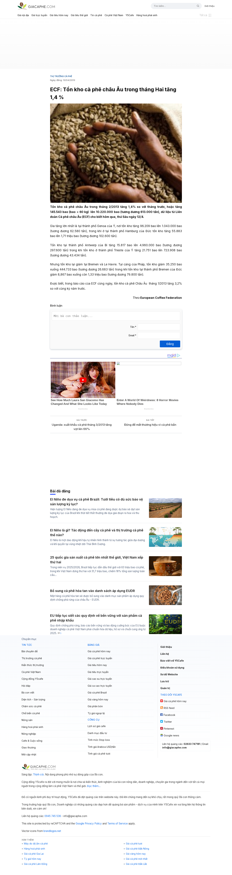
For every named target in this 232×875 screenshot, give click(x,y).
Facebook (169, 714)
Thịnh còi (38, 774)
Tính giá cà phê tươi (99, 753)
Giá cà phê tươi (134, 843)
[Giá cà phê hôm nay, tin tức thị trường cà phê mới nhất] (36, 6)
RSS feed (169, 708)
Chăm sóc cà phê (32, 706)
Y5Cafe (130, 15)
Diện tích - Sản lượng (33, 699)
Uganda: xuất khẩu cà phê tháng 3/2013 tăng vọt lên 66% (82, 427)
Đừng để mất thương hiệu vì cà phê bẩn (150, 424)
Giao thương (29, 747)
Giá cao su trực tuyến (100, 678)
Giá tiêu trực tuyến (98, 672)
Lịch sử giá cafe (97, 726)
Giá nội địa (23, 15)
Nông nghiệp (29, 733)
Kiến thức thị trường (33, 665)
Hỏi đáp (26, 685)
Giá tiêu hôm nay (59, 15)
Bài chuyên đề (30, 651)
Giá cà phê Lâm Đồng (35, 864)
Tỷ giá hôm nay (32, 859)
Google (80, 823)
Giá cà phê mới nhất (136, 859)
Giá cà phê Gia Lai (34, 853)
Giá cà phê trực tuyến (100, 658)
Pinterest (169, 728)
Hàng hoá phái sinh (146, 15)
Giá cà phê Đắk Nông (137, 848)
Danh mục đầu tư (97, 733)
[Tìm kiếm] (196, 6)
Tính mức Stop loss (99, 739)
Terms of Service (117, 823)
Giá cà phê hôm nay (99, 651)
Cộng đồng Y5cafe (32, 678)
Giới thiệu (209, 6)
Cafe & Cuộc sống (32, 740)
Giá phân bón (95, 706)
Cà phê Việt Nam (114, 15)
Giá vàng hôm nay (98, 699)
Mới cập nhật (29, 754)
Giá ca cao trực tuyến (100, 685)
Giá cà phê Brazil (97, 692)
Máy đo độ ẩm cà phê (36, 843)
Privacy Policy (93, 823)
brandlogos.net (52, 831)
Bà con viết (28, 692)
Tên (133, 327)
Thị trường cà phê (61, 76)
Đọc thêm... (94, 786)
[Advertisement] (116, 45)
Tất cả (203, 15)
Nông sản (27, 720)
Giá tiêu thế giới (79, 15)
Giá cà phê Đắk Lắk (136, 864)
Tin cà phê (96, 15)
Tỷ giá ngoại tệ (96, 713)
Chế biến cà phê (31, 713)
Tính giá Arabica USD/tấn (102, 746)
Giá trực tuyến (39, 15)
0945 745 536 (52, 816)
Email (132, 335)
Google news (171, 735)
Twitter (168, 721)
